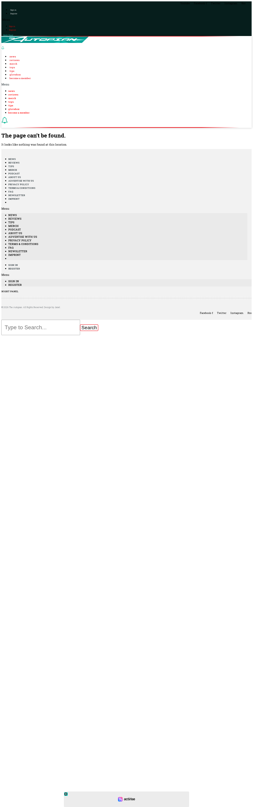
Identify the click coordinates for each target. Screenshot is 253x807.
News (12, 56)
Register (13, 13)
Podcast (14, 173)
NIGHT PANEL (9, 291)
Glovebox (15, 74)
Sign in (13, 10)
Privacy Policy (18, 184)
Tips (11, 71)
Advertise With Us (21, 180)
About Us (14, 177)
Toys (12, 67)
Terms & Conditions (21, 188)
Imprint (14, 198)
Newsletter (16, 195)
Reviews (14, 60)
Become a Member (20, 78)
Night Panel (8, 35)
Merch (13, 63)
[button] (126, 19)
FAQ (10, 191)
